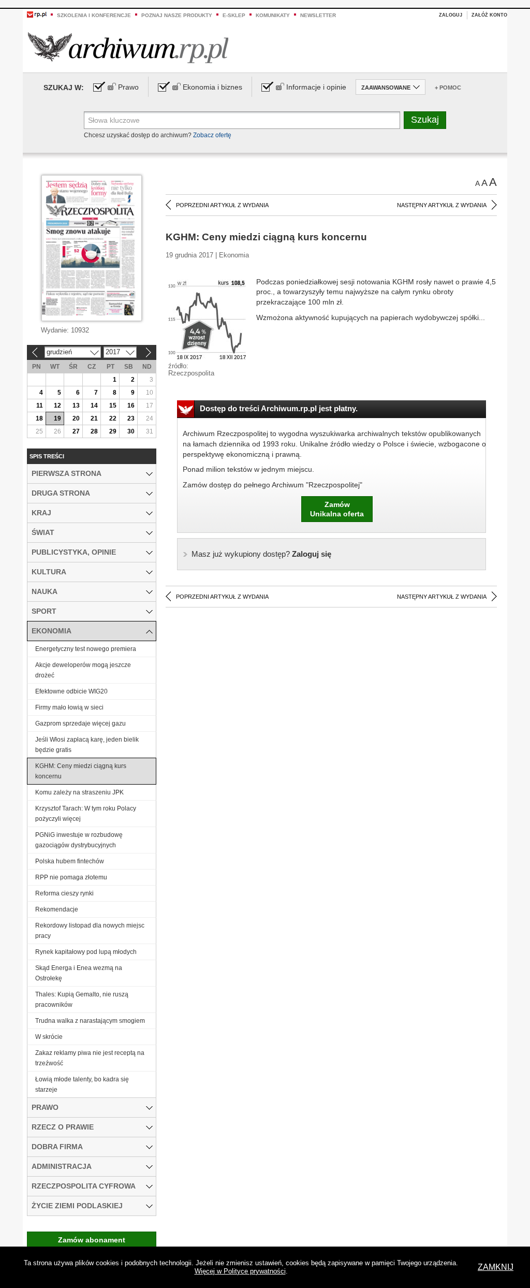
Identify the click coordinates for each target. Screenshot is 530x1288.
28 (94, 431)
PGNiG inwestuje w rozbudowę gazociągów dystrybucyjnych (79, 840)
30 (131, 431)
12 (57, 405)
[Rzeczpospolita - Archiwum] (128, 47)
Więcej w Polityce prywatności (240, 1271)
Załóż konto (489, 15)
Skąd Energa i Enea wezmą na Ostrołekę (78, 973)
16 (131, 405)
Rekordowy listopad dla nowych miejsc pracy (89, 930)
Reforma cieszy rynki (64, 893)
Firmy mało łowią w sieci (69, 707)
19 (57, 418)
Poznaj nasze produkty (176, 15)
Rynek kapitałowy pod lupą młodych (86, 952)
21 (94, 418)
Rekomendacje (56, 909)
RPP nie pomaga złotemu (71, 877)
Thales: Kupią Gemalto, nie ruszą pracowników (81, 999)
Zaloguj (450, 15)
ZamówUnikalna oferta (337, 509)
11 (39, 405)
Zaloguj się (261, 553)
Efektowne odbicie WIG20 (71, 691)
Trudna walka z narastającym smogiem (90, 1020)
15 (112, 405)
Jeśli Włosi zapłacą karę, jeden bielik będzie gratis (87, 745)
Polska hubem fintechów (69, 861)
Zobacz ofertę (212, 135)
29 (112, 431)
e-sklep (234, 15)
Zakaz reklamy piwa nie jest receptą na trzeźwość (89, 1058)
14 (94, 405)
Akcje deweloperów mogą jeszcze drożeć (83, 670)
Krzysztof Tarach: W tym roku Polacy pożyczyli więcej (85, 813)
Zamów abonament (91, 1240)
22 (112, 418)
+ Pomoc (448, 87)
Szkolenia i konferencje (94, 15)
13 (76, 405)
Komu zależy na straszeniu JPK (79, 792)
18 (39, 418)
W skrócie (49, 1036)
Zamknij (495, 1267)
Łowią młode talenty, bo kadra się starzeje (82, 1084)
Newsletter (318, 15)
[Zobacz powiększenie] (207, 319)
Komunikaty (273, 15)
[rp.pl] (37, 14)
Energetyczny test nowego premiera (85, 649)
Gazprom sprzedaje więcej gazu (80, 723)
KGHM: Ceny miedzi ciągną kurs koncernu (80, 771)
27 (76, 431)
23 (131, 418)
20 (76, 418)
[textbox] (242, 120)
